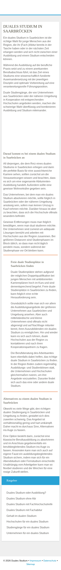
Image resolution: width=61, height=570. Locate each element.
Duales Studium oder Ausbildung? (26, 492)
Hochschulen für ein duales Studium (27, 521)
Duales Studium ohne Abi (21, 498)
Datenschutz (49, 560)
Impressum (35, 560)
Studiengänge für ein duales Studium (28, 527)
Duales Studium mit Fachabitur (24, 510)
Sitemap (30, 564)
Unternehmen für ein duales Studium (28, 533)
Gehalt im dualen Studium (21, 516)
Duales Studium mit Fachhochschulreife (30, 504)
